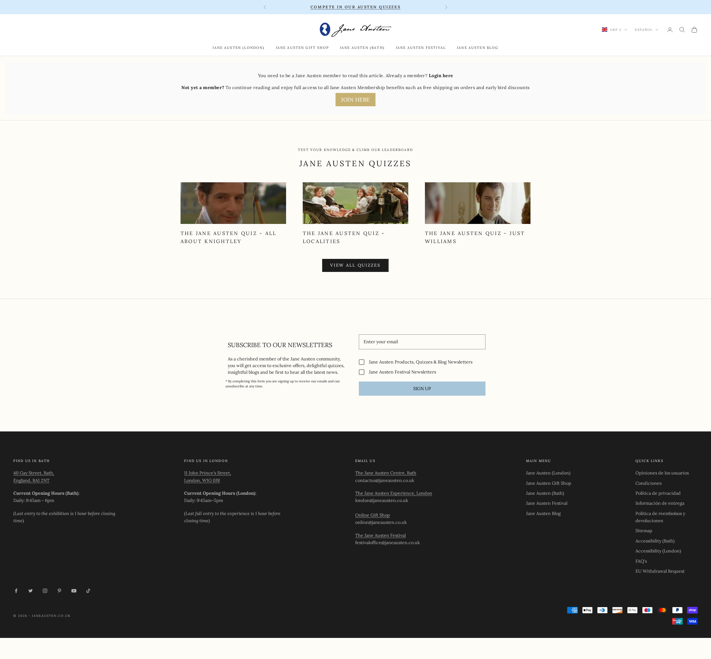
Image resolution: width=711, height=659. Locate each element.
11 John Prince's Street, (207, 473)
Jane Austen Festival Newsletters (402, 372)
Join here (355, 99)
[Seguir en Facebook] (16, 591)
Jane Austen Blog (478, 48)
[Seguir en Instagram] (45, 591)
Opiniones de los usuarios (662, 473)
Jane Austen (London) (238, 48)
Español (644, 30)
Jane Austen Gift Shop (302, 48)
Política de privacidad (658, 493)
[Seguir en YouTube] (74, 591)
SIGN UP (422, 388)
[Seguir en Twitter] (30, 591)
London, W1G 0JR (202, 480)
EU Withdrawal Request (660, 571)
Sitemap (643, 530)
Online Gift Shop (372, 515)
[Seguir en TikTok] (88, 591)
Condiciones (648, 483)
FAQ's (641, 561)
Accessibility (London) (658, 551)
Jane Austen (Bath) (362, 48)
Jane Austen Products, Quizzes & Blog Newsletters (420, 362)
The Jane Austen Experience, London (393, 493)
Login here (441, 75)
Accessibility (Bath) (655, 541)
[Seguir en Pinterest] (59, 591)
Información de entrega (659, 503)
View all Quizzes (355, 265)
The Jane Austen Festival (380, 535)
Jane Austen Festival (421, 48)
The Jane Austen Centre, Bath (385, 473)
